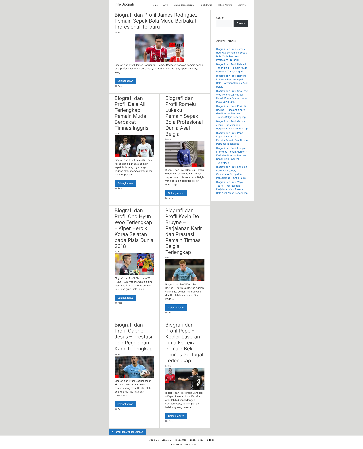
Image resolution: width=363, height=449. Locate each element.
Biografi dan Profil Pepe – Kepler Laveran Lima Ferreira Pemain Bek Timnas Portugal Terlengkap (184, 342)
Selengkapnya (125, 80)
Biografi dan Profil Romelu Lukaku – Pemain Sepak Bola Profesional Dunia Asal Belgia (184, 116)
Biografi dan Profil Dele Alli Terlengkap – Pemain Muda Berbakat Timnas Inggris (131, 113)
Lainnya (242, 5)
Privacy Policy (196, 439)
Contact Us (167, 439)
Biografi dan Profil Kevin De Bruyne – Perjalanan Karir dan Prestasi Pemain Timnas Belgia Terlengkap (183, 231)
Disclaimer (180, 439)
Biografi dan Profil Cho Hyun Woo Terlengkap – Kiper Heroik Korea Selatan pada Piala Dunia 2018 (134, 228)
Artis (165, 5)
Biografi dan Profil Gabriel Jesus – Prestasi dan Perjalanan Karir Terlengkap (134, 337)
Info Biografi (124, 4)
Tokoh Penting (225, 5)
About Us (154, 439)
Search (220, 17)
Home (155, 5)
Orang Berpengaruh (184, 5)
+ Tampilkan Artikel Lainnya (127, 431)
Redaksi (210, 439)
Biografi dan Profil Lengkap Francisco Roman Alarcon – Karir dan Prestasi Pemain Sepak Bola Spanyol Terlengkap (231, 155)
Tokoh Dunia (205, 5)
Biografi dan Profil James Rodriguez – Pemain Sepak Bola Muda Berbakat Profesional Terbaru (158, 21)
